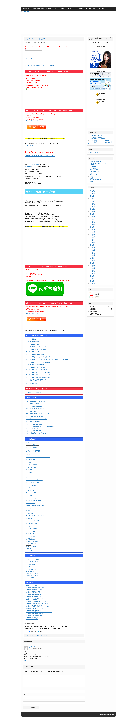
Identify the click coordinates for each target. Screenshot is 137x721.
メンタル (92, 176)
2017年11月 (93, 239)
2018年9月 (92, 223)
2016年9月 (92, 262)
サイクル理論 (30, 635)
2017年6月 (92, 247)
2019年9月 (92, 203)
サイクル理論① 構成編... (96, 137)
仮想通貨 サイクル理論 (38, 8)
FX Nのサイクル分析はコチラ (33, 392)
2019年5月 (92, 209)
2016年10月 (93, 260)
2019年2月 (92, 214)
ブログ (91, 173)
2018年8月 (92, 224)
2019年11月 (93, 200)
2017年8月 (92, 244)
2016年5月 (92, 268)
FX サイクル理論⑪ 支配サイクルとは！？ (36, 367)
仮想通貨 (49, 8)
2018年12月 (93, 218)
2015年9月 (92, 281)
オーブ (38, 635)
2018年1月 (92, 236)
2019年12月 (93, 198)
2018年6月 (92, 227)
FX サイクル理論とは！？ (32, 339)
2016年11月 (93, 258)
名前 (24, 689)
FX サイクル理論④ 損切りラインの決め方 (36, 349)
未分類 (91, 181)
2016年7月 (92, 265)
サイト (25, 700)
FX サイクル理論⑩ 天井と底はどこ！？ (35, 364)
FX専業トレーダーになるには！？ (34, 450)
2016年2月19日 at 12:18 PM (35, 648)
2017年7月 (92, 245)
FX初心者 (92, 164)
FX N (35, 42)
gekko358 (32, 647)
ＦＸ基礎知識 (93, 166)
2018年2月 (92, 234)
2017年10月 (93, 241)
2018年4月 (92, 231)
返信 (25, 660)
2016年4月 (92, 270)
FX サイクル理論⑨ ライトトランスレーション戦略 (38, 362)
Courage (112, 714)
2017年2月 (92, 254)
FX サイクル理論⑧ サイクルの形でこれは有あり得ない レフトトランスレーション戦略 (47, 359)
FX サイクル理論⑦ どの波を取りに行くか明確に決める (39, 357)
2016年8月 (92, 263)
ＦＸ (36, 635)
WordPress (105, 714)
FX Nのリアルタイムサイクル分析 (75, 8)
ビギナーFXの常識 (90, 8)
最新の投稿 (26, 8)
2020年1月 (92, 196)
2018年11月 (93, 219)
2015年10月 (93, 280)
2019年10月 (93, 201)
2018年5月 (92, 229)
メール (25, 694)
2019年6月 (92, 208)
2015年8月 (92, 283)
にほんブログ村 (28, 58)
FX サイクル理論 (59, 8)
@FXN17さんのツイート (94, 152)
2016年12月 (93, 257)
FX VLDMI (28, 545)
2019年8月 (92, 205)
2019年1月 (92, 216)
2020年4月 (92, 192)
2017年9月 (92, 242)
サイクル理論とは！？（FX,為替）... (98, 138)
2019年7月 (92, 206)
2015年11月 (93, 278)
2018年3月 (92, 232)
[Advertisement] (68, 24)
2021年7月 (92, 190)
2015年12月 (93, 276)
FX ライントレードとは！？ (32, 447)
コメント (25, 674)
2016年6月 (92, 267)
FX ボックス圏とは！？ (31, 543)
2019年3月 (92, 213)
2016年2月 (92, 273)
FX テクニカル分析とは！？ (32, 445)
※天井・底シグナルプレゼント (97, 161)
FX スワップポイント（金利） (33, 451)
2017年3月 (92, 252)
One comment (41, 42)
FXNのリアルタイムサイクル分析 (98, 163)
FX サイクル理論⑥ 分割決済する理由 (35, 354)
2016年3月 (92, 272)
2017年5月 (92, 249)
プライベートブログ (94, 171)
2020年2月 (92, 195)
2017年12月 (93, 237)
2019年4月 (92, 211)
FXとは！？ (29, 442)
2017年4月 (92, 250)
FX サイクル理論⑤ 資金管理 (33, 351)
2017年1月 (92, 255)
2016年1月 (92, 275)
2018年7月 (92, 226)
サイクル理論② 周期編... (96, 135)
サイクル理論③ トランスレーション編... (100, 140)
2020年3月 (92, 193)
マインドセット (101, 8)
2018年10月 (93, 221)
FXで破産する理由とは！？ (32, 541)
